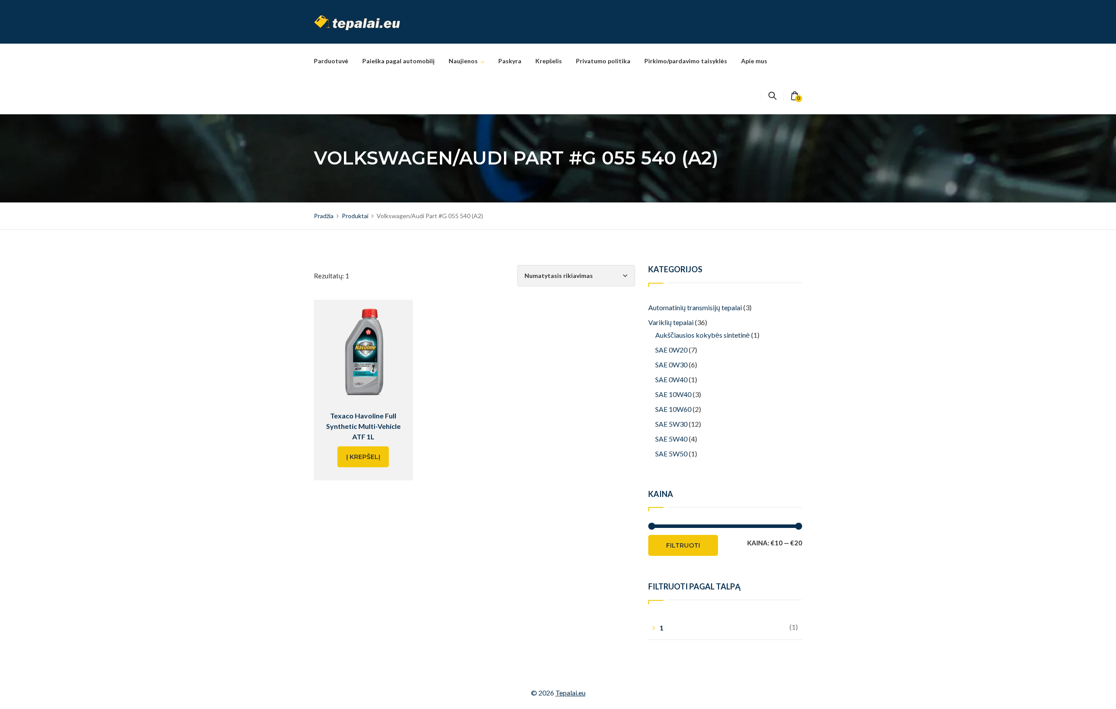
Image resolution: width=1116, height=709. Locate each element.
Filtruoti (683, 545)
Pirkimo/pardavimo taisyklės (685, 61)
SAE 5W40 (671, 439)
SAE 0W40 (671, 379)
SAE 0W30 (671, 364)
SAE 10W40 (673, 394)
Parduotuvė (331, 61)
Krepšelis (548, 61)
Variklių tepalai (671, 322)
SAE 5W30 (671, 424)
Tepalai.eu (570, 692)
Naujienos (463, 61)
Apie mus (754, 61)
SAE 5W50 (671, 453)
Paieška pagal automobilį (398, 61)
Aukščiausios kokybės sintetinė (702, 335)
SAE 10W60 (673, 409)
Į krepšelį (363, 457)
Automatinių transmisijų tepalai (695, 307)
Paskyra (509, 61)
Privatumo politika (603, 61)
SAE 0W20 (671, 350)
